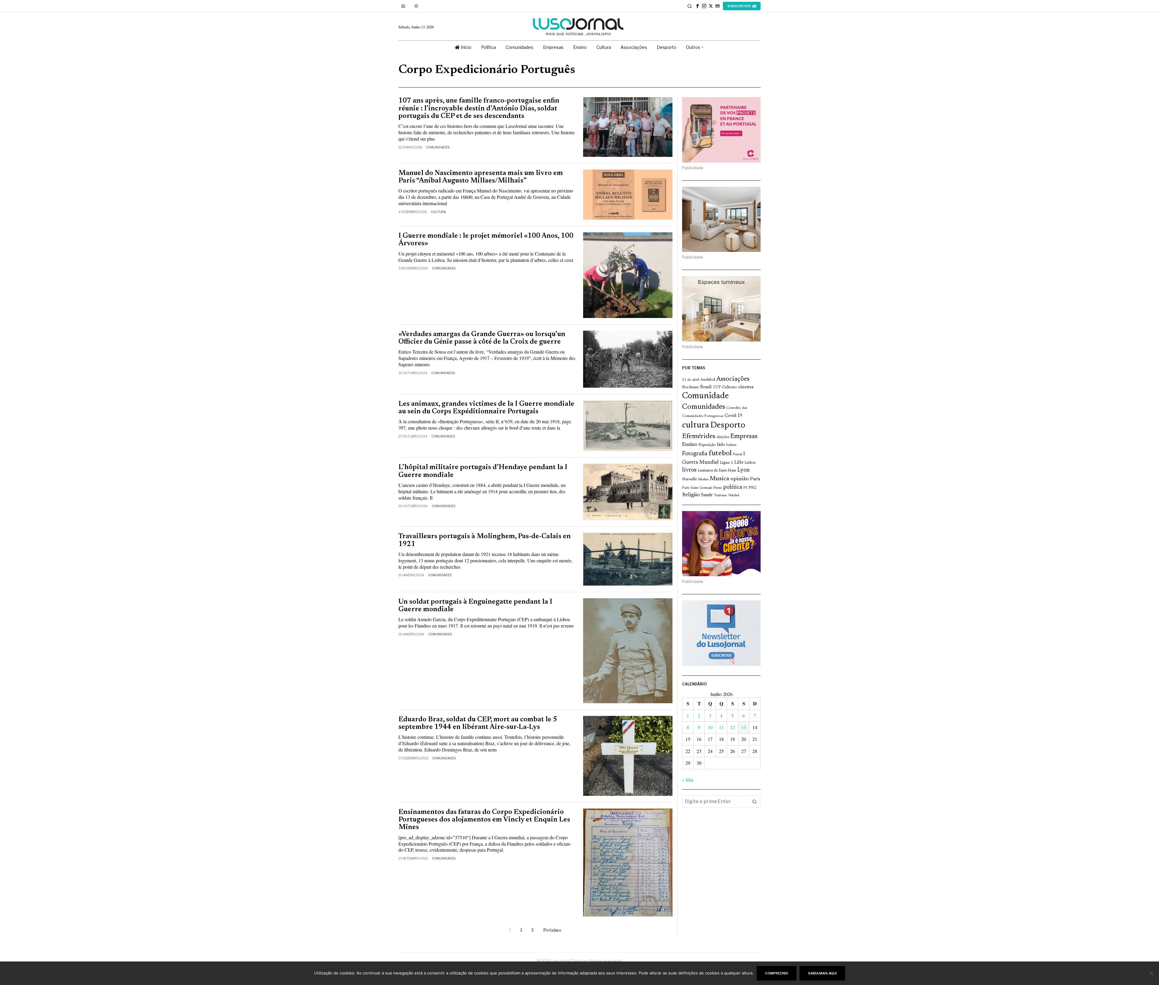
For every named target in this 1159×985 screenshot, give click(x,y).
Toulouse (720, 495)
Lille (738, 462)
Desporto (727, 425)
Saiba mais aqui (822, 973)
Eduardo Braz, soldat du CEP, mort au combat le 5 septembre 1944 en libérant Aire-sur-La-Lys (477, 723)
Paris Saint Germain (697, 488)
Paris (755, 479)
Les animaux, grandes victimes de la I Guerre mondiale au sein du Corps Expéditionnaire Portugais (486, 408)
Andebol (707, 380)
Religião (691, 495)
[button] (755, 802)
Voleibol (733, 495)
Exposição (707, 445)
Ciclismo (729, 387)
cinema (746, 387)
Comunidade (705, 396)
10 (710, 727)
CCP (716, 387)
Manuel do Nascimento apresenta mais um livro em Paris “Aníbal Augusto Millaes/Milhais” (480, 177)
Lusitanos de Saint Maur (717, 470)
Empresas (744, 436)
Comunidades (437, 147)
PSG (752, 488)
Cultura (438, 212)
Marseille (689, 479)
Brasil (706, 387)
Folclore (731, 445)
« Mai (687, 780)
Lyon (743, 470)
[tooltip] (697, 6)
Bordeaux (690, 387)
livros (689, 470)
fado (721, 445)
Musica (719, 479)
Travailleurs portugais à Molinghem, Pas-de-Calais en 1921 (484, 540)
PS (745, 488)
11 (721, 727)
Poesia (718, 488)
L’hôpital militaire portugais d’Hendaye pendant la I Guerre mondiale (482, 471)
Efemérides (698, 436)
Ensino (689, 444)
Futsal (737, 454)
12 (732, 727)
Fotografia (694, 454)
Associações (732, 379)
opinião (739, 479)
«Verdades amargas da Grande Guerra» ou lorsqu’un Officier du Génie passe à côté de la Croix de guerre (481, 338)
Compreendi (776, 973)
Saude (707, 495)
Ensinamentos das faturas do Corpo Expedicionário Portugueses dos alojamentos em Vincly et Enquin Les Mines (484, 820)
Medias (703, 479)
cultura (695, 425)
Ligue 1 (726, 463)
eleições (723, 437)
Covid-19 (733, 416)
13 (743, 727)
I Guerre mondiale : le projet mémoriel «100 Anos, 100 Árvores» (485, 240)
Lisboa (750, 463)
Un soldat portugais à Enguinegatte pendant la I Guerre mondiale (475, 606)
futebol (720, 453)
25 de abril (690, 380)
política (732, 487)
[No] (1151, 973)
